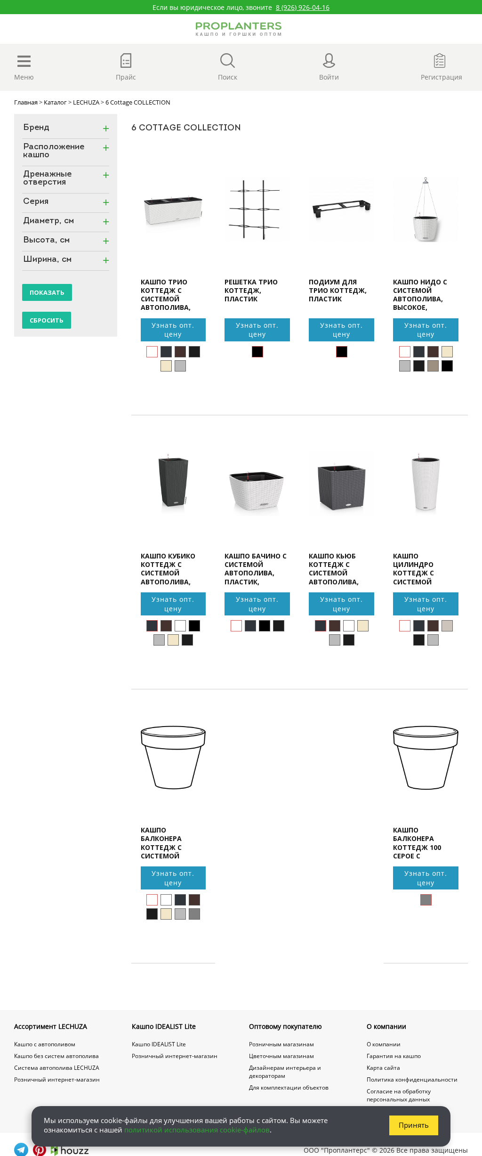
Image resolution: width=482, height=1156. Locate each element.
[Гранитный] (166, 351)
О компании (386, 1026)
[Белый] (152, 351)
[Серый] (194, 914)
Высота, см (46, 241)
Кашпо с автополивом (44, 1044)
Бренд (36, 128)
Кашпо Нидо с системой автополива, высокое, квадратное (420, 295)
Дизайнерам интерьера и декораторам (285, 1072)
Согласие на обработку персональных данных (399, 1095)
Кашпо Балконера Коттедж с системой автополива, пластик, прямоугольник (171, 843)
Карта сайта (383, 1068)
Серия (35, 202)
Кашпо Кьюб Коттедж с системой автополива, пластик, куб (334, 569)
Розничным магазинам (281, 1044)
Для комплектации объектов (289, 1087)
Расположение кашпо (53, 152)
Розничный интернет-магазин (57, 1079)
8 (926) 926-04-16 (302, 7)
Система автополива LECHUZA (56, 1068)
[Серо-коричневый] (433, 366)
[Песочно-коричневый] (447, 625)
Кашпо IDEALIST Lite (164, 1026)
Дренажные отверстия (47, 179)
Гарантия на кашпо (394, 1056)
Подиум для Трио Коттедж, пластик (338, 290)
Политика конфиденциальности (412, 1079)
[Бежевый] (166, 366)
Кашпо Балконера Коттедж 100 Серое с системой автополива (417, 843)
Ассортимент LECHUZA (50, 1026)
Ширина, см (47, 260)
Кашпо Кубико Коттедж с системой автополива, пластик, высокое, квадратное (168, 569)
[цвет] (447, 366)
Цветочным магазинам (281, 1056)
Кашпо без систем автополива (56, 1056)
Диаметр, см (48, 222)
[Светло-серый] (180, 366)
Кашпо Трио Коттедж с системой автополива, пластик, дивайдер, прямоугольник (171, 295)
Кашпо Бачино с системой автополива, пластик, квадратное (256, 569)
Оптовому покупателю (285, 1026)
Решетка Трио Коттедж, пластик (251, 290)
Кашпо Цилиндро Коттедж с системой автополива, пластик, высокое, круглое (418, 569)
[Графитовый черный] (194, 351)
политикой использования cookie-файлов (197, 1129)
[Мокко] (180, 351)
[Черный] (257, 351)
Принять (414, 1125)
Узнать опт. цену (173, 330)
